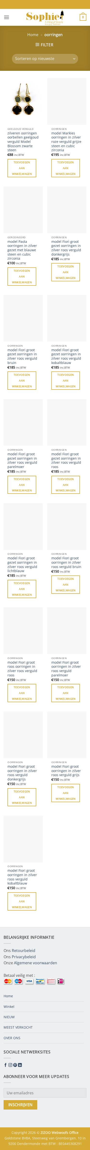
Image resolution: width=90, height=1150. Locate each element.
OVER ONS (12, 1038)
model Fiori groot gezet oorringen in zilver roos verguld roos (66, 460)
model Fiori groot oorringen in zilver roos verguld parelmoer (66, 668)
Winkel (9, 1006)
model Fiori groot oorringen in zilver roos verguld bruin (66, 562)
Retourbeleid (23, 950)
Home (32, 34)
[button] (6, 17)
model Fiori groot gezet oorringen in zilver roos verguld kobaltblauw (66, 356)
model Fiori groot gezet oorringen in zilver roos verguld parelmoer (22, 460)
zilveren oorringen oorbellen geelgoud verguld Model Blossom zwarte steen (23, 141)
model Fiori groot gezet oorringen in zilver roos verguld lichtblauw (22, 564)
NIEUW (9, 1017)
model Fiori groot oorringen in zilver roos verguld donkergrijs (22, 772)
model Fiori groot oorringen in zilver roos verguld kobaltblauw (22, 877)
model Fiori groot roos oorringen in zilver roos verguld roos (22, 668)
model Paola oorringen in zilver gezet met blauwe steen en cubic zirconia (22, 250)
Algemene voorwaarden (35, 962)
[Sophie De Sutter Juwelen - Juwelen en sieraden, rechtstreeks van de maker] (45, 17)
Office (73, 1132)
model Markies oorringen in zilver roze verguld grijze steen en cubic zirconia (66, 141)
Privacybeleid (24, 956)
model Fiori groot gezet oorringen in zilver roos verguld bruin (22, 356)
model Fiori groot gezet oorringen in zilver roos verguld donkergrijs (66, 248)
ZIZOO (46, 1132)
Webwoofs (60, 1132)
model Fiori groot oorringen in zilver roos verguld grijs (66, 770)
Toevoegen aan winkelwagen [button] (22, 168)
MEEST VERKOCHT (18, 1027)
